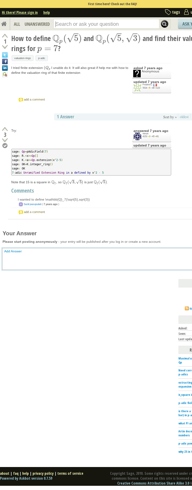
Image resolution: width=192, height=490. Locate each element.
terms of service (70, 473)
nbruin (145, 133)
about (4, 473)
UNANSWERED (37, 24)
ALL (17, 24)
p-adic (41, 58)
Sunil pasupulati (32, 204)
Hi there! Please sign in (20, 12)
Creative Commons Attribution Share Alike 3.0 (153, 483)
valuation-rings (22, 58)
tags (176, 12)
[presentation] (67, 38)
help (46, 12)
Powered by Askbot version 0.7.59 (26, 478)
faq (15, 473)
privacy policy (43, 473)
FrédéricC (147, 84)
